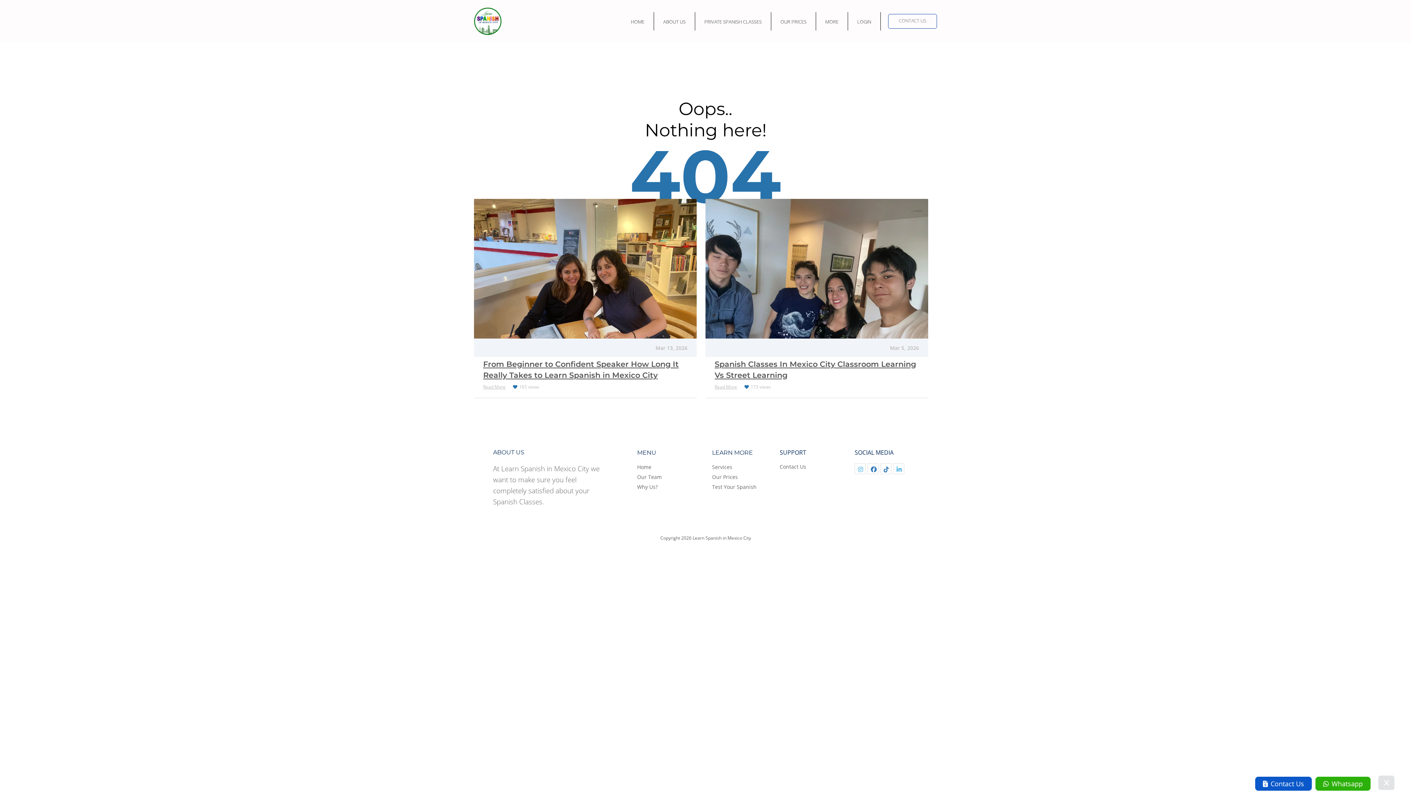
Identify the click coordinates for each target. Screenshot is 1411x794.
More (832, 21)
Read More (494, 387)
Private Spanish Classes (733, 21)
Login (864, 21)
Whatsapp (1347, 783)
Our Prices (793, 21)
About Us (674, 21)
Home (638, 21)
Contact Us (912, 20)
